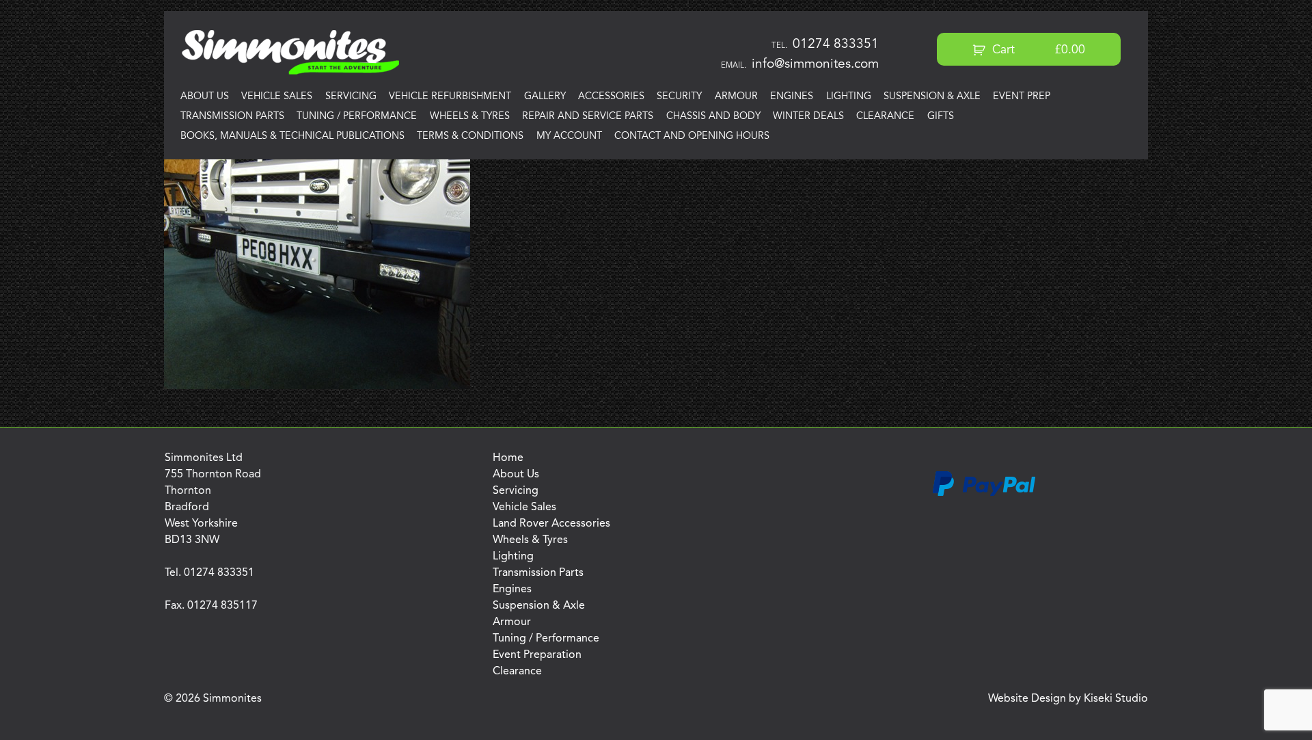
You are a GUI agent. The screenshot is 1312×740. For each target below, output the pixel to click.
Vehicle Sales (276, 97)
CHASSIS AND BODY (713, 116)
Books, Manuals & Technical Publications (292, 136)
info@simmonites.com (815, 64)
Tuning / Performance (357, 116)
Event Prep (1021, 97)
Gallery (545, 97)
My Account (569, 136)
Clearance (885, 116)
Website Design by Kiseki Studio (1068, 698)
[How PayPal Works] (984, 493)
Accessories (611, 97)
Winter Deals (808, 116)
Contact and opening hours (691, 136)
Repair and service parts (587, 116)
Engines (791, 97)
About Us (204, 97)
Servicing (351, 97)
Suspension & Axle (932, 97)
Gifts (940, 116)
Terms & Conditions (470, 136)
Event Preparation (537, 655)
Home (508, 458)
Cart (1037, 50)
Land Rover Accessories (551, 523)
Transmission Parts (232, 116)
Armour (736, 97)
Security (679, 97)
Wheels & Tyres (470, 116)
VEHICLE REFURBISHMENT (450, 97)
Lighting (848, 97)
